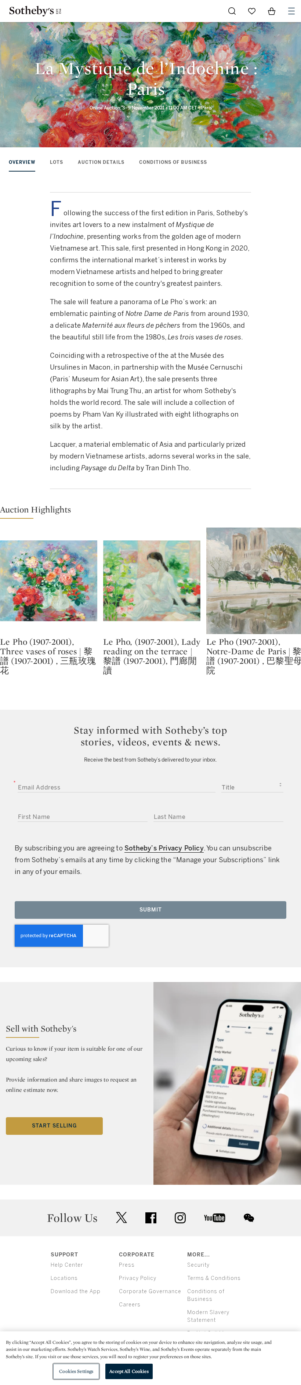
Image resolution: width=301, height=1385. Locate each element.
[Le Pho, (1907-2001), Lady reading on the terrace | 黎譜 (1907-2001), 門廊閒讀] (151, 581)
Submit (150, 910)
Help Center (67, 1265)
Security (198, 1265)
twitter (121, 1217)
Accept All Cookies (128, 1371)
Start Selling (54, 1126)
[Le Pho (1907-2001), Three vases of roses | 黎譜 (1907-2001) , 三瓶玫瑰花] (48, 581)
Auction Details (101, 162)
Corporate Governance (150, 1291)
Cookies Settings (76, 1371)
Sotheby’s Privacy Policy (164, 848)
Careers (130, 1305)
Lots (56, 162)
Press (127, 1265)
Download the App (76, 1291)
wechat (249, 1218)
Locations (64, 1278)
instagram (180, 1217)
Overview (22, 162)
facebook (150, 1217)
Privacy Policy (137, 1278)
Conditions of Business (173, 162)
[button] (150, 511)
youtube (214, 1217)
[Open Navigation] (291, 11)
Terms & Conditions (214, 1278)
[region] (150, 1358)
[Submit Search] (232, 11)
